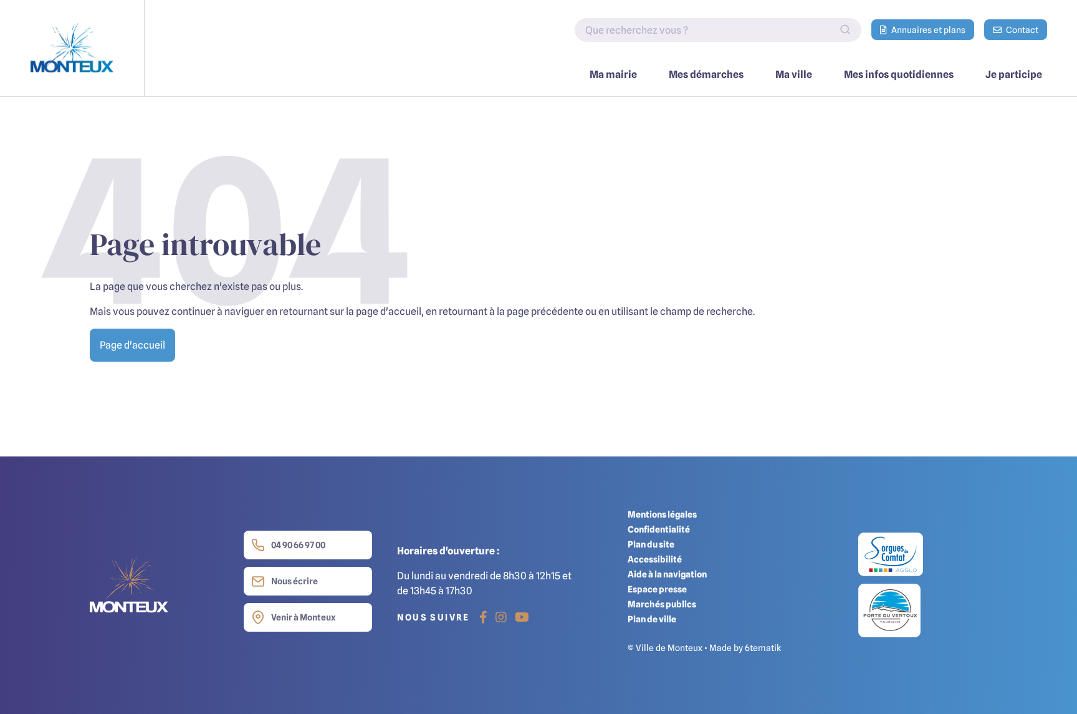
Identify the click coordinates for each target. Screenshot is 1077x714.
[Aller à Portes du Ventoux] (889, 610)
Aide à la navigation (667, 574)
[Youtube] (522, 617)
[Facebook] (483, 617)
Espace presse (657, 589)
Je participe (1013, 74)
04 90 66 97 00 (298, 544)
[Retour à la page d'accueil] (72, 48)
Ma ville (793, 74)
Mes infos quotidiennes (899, 74)
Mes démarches (706, 74)
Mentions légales (662, 514)
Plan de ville (652, 619)
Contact (1021, 29)
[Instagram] (501, 617)
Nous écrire (294, 581)
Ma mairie (613, 74)
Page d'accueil (132, 345)
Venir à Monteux (303, 617)
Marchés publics (662, 604)
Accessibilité (655, 559)
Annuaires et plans (927, 29)
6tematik (763, 647)
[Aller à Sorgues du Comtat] (890, 557)
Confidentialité (659, 529)
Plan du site (651, 544)
